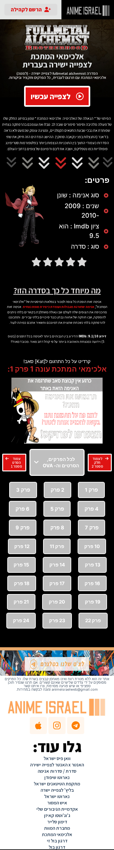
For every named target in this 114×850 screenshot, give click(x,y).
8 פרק (57, 527)
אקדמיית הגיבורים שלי (57, 809)
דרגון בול (57, 847)
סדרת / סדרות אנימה (57, 771)
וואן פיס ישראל (57, 758)
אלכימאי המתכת (57, 834)
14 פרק (57, 565)
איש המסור (57, 803)
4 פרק (91, 509)
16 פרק (92, 583)
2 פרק (57, 490)
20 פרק (57, 602)
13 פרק (92, 565)
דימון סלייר (57, 822)
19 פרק (92, 602)
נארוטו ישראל (57, 796)
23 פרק (57, 620)
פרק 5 (57, 509)
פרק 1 (91, 490)
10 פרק (92, 546)
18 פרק (21, 583)
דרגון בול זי (57, 841)
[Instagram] (57, 725)
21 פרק (21, 602)
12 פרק (21, 546)
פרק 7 (91, 527)
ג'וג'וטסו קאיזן (57, 815)
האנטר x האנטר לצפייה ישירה (57, 765)
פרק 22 (93, 620)
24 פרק (21, 620)
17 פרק (57, 583)
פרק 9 (22, 527)
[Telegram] (75, 725)
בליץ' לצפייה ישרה (57, 790)
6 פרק (22, 509)
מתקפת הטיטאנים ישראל (57, 784)
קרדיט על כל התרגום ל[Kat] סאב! (57, 361)
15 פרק (21, 565)
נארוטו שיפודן (57, 777)
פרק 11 (57, 546)
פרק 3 (23, 490)
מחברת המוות (57, 828)
